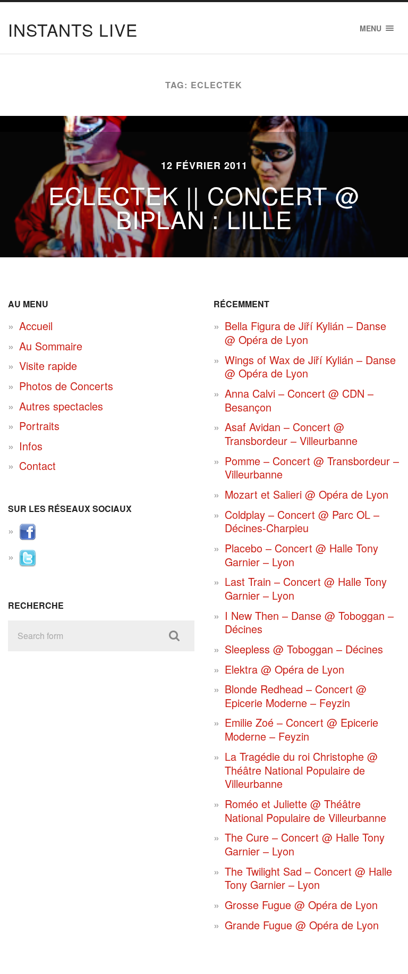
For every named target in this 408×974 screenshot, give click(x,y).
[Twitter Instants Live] (27, 562)
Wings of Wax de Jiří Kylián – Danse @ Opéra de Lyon (310, 366)
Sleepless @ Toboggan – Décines (304, 649)
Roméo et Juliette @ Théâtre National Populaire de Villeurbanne (305, 810)
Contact (37, 465)
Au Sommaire (50, 346)
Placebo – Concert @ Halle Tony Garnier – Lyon (301, 554)
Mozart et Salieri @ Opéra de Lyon (306, 494)
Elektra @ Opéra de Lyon (284, 669)
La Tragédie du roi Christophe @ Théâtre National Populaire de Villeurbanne (301, 770)
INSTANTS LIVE (73, 29)
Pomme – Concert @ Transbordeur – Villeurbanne (312, 467)
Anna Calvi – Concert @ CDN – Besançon (299, 400)
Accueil (36, 325)
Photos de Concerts (66, 385)
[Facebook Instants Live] (27, 536)
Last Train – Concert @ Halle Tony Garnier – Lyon (306, 588)
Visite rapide (48, 365)
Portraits (39, 425)
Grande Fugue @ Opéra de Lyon (302, 925)
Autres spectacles (61, 406)
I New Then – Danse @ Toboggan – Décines (309, 622)
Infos (30, 446)
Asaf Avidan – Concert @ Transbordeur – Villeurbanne (291, 433)
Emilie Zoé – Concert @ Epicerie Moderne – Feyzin (301, 729)
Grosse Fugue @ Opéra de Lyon (301, 904)
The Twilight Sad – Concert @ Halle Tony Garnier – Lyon (308, 878)
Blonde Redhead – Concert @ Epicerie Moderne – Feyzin (296, 695)
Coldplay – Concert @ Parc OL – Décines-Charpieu (302, 521)
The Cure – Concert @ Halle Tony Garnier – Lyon (305, 844)
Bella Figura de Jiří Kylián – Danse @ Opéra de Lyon (305, 332)
